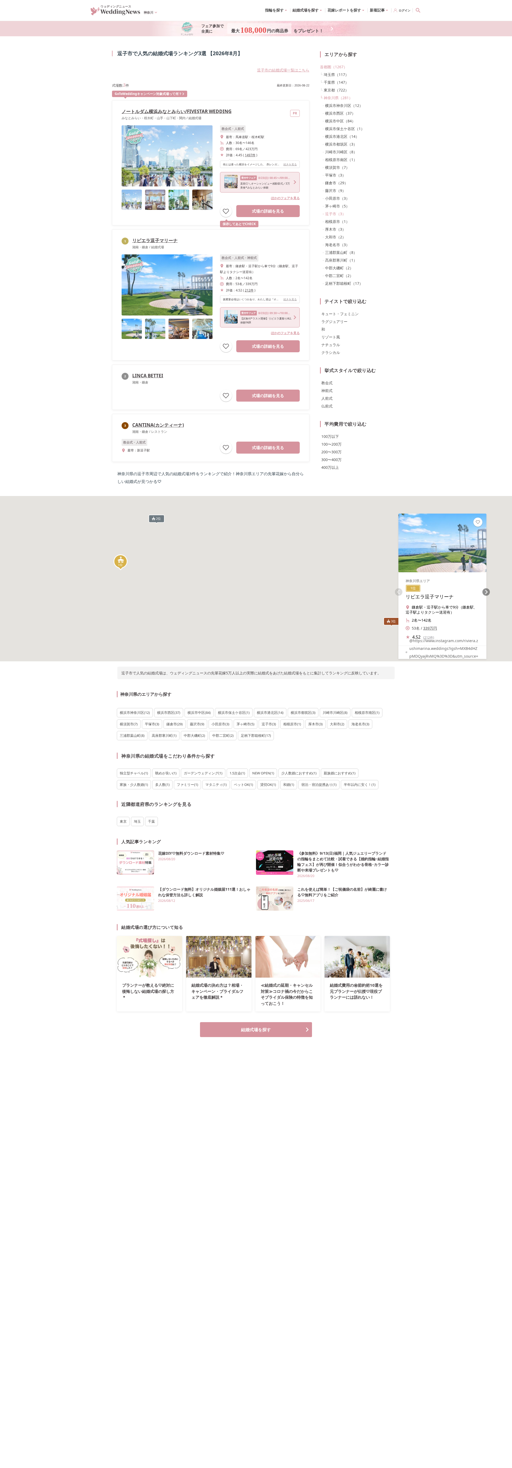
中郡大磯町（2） (339, 267)
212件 (249, 290)
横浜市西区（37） (340, 113)
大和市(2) (337, 724)
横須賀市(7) (129, 724)
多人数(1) (162, 784)
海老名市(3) (360, 724)
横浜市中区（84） (340, 120)
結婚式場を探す (256, 1030)
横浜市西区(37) (168, 712)
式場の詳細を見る (268, 211)
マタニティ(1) (216, 784)
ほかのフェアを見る (285, 198)
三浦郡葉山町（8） (341, 252)
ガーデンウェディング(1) (203, 773)
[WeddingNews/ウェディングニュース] (115, 12)
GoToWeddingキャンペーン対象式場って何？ (148, 93)
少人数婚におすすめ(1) (299, 773)
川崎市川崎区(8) (335, 712)
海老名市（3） (337, 244)
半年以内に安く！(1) (359, 784)
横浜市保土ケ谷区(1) (234, 712)
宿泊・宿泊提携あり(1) (319, 784)
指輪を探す (274, 10)
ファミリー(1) (187, 784)
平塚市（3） (335, 175)
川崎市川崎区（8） (341, 151)
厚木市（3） (335, 229)
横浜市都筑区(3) (303, 712)
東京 (123, 821)
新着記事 (377, 10)
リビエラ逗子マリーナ (155, 240)
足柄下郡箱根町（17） (344, 283)
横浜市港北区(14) (270, 712)
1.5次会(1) (237, 773)
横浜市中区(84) (199, 712)
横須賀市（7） (337, 167)
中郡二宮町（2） (339, 275)
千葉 (151, 821)
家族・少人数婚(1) (134, 784)
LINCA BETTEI (147, 376)
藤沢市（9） (335, 190)
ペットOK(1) (243, 784)
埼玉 (137, 821)
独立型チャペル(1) (134, 773)
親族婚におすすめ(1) (339, 773)
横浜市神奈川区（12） (344, 105)
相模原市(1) (292, 724)
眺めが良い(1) (166, 773)
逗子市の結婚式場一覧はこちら (283, 70)
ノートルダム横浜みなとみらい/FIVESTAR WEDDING (176, 111)
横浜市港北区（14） (342, 136)
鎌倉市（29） (336, 182)
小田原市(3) (220, 724)
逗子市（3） (335, 213)
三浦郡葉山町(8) (132, 735)
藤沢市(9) (197, 724)
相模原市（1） (337, 221)
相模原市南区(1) (367, 712)
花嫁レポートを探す (344, 10)
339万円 (430, 628)
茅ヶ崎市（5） (337, 206)
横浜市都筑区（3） (341, 144)
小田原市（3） (337, 198)
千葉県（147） (336, 82)
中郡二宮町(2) (223, 735)
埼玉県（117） (336, 74)
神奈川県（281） (338, 97)
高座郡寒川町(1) (164, 735)
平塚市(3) (152, 724)
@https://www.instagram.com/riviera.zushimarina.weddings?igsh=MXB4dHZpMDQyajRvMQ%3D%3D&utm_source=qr (443, 652)
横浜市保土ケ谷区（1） (345, 128)
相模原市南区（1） (341, 159)
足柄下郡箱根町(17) (256, 735)
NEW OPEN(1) (263, 773)
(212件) (428, 637)
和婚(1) (288, 784)
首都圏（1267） (333, 66)
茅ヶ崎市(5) (245, 724)
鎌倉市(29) (174, 724)
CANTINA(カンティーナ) (158, 425)
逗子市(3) (269, 724)
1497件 (250, 155)
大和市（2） (335, 236)
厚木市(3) (315, 724)
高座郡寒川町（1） (341, 260)
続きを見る (290, 164)
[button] (121, 562)
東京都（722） (336, 90)
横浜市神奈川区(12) (135, 712)
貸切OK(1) (268, 784)
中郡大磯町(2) (194, 735)
